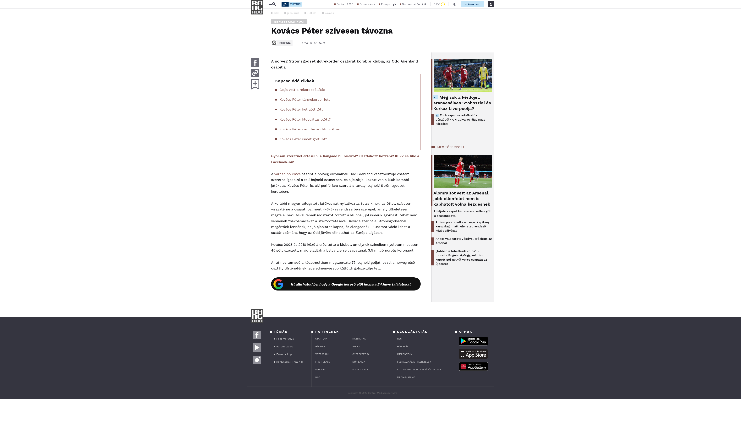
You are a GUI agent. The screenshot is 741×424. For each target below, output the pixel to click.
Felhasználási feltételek (414, 362)
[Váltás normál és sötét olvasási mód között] (455, 4)
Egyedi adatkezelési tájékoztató (419, 369)
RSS (399, 338)
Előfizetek (472, 4)
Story (356, 346)
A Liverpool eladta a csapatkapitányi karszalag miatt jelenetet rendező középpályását (463, 226)
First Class (322, 362)
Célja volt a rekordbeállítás (302, 90)
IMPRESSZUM (405, 354)
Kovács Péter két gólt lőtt (301, 109)
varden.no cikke (287, 174)
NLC (317, 377)
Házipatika (359, 338)
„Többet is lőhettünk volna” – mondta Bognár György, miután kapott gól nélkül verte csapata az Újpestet (461, 257)
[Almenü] (272, 4)
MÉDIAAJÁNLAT (406, 377)
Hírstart (321, 346)
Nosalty (320, 369)
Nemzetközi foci (289, 21)
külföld (311, 12)
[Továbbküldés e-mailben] (255, 73)
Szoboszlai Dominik (414, 4)
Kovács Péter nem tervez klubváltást (310, 129)
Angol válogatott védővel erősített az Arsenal (464, 241)
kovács (329, 12)
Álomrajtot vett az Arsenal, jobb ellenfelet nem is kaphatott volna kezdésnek (461, 199)
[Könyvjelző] (255, 84)
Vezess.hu (322, 354)
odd (276, 12)
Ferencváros (367, 4)
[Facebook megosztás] (255, 62)
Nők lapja (358, 362)
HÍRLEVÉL (403, 346)
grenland (293, 12)
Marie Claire (360, 369)
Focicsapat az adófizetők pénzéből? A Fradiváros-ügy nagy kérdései (460, 119)
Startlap (321, 338)
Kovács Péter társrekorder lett (304, 99)
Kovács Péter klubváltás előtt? (305, 119)
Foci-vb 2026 (345, 4)
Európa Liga (388, 4)
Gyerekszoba (361, 354)
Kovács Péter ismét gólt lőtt (303, 139)
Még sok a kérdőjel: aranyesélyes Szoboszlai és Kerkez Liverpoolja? (462, 103)
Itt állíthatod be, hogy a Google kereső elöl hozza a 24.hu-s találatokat (351, 284)
